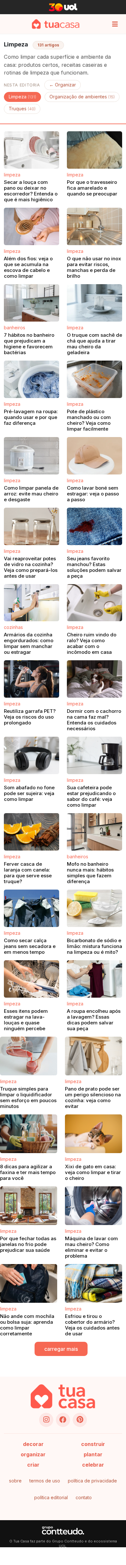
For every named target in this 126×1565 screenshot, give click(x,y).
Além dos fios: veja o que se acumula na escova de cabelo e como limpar (28, 267)
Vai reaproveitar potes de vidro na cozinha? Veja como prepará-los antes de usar (31, 567)
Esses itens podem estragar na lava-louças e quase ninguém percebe (26, 1020)
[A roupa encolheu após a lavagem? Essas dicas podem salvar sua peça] (94, 979)
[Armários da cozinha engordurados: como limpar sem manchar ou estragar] (31, 603)
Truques (22, 108)
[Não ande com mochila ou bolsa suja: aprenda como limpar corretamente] (28, 1283)
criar (33, 1464)
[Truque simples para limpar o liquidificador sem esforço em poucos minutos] (28, 1056)
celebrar (93, 1464)
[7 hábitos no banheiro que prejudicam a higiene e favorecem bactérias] (31, 303)
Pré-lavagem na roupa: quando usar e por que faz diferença (31, 417)
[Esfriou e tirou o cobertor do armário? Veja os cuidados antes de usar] (93, 1283)
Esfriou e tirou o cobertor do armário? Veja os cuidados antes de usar (92, 1325)
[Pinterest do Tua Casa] (80, 1420)
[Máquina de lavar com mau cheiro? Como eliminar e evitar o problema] (93, 1205)
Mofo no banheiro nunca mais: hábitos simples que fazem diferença (90, 872)
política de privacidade (92, 1480)
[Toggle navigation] (115, 24)
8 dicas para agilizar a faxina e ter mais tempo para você (28, 1172)
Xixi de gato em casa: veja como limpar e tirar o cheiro (93, 1172)
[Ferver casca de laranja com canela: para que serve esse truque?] (31, 832)
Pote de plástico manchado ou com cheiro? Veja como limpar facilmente (89, 420)
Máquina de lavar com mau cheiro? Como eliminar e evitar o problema (91, 1247)
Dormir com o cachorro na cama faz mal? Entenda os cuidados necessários (94, 720)
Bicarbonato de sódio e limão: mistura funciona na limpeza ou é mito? (94, 946)
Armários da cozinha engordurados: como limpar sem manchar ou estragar (28, 643)
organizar (33, 1454)
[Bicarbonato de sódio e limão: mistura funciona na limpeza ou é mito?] (94, 908)
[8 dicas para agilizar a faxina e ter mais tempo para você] (28, 1134)
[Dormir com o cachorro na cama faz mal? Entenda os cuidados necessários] (94, 679)
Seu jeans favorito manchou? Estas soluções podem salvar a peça (94, 567)
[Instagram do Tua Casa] (46, 1420)
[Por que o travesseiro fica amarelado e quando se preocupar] (94, 150)
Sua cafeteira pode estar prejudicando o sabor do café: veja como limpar (91, 796)
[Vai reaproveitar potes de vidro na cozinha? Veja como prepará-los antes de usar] (31, 526)
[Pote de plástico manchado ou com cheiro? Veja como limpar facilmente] (94, 379)
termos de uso (44, 1480)
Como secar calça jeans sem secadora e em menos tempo (30, 946)
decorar (33, 1444)
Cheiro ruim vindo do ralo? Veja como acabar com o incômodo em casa (91, 643)
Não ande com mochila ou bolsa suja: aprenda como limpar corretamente (27, 1325)
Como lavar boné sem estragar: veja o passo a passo (93, 494)
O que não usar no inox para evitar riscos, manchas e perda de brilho (94, 267)
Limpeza (22, 96)
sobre (15, 1480)
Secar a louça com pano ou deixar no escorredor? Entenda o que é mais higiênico (31, 191)
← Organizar (62, 84)
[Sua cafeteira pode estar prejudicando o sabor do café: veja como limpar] (94, 756)
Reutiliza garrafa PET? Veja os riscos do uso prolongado (30, 717)
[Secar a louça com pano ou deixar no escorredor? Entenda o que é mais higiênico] (31, 150)
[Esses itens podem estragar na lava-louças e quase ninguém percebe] (31, 979)
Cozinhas (13, 627)
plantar (93, 1454)
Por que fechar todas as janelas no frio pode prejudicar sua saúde (28, 1244)
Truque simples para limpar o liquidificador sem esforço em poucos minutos (28, 1097)
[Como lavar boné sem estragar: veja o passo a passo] (94, 456)
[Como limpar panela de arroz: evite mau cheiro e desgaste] (31, 456)
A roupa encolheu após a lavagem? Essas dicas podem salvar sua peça (94, 1020)
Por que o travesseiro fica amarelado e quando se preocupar (92, 188)
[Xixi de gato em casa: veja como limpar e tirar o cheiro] (93, 1134)
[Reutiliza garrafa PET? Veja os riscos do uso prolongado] (31, 679)
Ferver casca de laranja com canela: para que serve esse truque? (28, 872)
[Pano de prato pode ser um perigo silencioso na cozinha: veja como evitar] (93, 1056)
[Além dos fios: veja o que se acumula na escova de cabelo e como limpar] (31, 226)
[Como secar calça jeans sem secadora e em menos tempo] (31, 908)
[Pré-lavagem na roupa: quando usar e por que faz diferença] (31, 379)
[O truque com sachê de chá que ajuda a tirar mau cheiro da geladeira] (94, 303)
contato (84, 1497)
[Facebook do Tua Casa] (63, 1420)
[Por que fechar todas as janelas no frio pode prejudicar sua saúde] (28, 1205)
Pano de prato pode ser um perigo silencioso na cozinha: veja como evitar (93, 1097)
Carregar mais (61, 1349)
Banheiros (14, 327)
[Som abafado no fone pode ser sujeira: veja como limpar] (31, 756)
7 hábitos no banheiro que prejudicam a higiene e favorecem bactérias (29, 343)
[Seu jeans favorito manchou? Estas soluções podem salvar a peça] (94, 526)
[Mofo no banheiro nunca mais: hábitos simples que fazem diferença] (94, 832)
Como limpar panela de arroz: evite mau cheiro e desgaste (31, 494)
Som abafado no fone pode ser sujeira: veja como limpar (29, 793)
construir (93, 1444)
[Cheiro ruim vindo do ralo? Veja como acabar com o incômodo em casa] (94, 603)
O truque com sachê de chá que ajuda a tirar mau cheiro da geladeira (94, 343)
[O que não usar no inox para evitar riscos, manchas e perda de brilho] (94, 226)
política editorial (51, 1497)
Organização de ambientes (82, 96)
